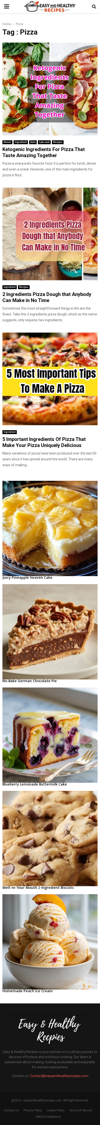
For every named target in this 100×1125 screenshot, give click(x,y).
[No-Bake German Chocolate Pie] (50, 631)
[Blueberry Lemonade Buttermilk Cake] (50, 735)
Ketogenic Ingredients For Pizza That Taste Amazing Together (43, 152)
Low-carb (44, 142)
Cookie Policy (56, 1110)
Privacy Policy (33, 1110)
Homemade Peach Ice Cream (27, 991)
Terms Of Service (80, 1110)
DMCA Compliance (48, 1116)
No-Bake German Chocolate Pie (29, 681)
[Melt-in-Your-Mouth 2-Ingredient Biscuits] (50, 838)
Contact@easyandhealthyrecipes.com (59, 1076)
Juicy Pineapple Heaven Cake (27, 577)
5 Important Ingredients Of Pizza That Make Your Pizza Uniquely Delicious (44, 442)
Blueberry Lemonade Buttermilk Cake (34, 784)
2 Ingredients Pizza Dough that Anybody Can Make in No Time (46, 297)
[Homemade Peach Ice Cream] (50, 942)
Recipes (57, 142)
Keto (32, 142)
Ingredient (21, 142)
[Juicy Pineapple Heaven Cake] (50, 528)
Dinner (7, 142)
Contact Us (11, 1110)
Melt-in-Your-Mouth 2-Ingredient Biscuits (38, 887)
